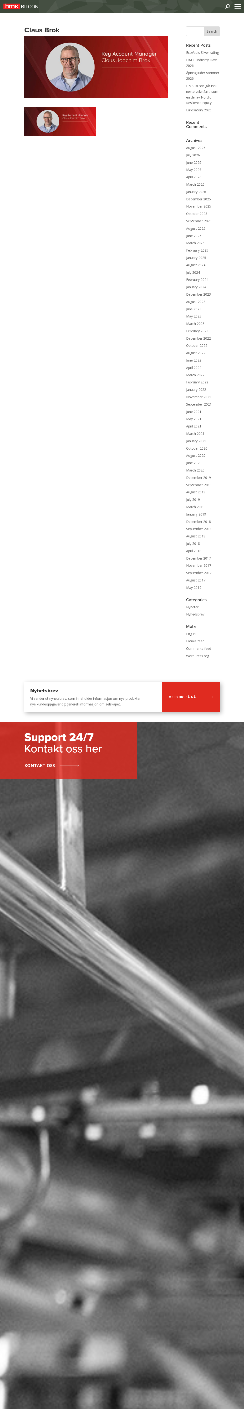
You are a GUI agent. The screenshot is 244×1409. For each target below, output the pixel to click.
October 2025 (196, 213)
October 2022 (196, 345)
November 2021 (198, 397)
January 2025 (196, 257)
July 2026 (193, 155)
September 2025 (199, 221)
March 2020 (195, 470)
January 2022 (196, 389)
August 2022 (195, 353)
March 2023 (195, 323)
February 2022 (197, 382)
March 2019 (195, 507)
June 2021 (193, 411)
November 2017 (198, 565)
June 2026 (193, 162)
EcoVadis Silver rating (202, 52)
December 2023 (198, 294)
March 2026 (195, 184)
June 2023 (193, 309)
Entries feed (195, 641)
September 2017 (199, 573)
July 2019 (193, 499)
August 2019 (195, 492)
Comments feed (198, 648)
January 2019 (196, 514)
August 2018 (195, 536)
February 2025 (197, 250)
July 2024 (193, 272)
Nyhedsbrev (195, 614)
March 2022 (195, 375)
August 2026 (195, 147)
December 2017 (198, 558)
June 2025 (193, 235)
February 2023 (197, 331)
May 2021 (193, 419)
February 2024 (197, 279)
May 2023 (193, 316)
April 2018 (193, 551)
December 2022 (198, 338)
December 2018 (198, 521)
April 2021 (193, 426)
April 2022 (193, 367)
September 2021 (199, 404)
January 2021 (196, 441)
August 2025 (195, 228)
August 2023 (195, 301)
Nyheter (192, 607)
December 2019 (198, 477)
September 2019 (199, 485)
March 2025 (195, 243)
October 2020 (196, 448)
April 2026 (193, 177)
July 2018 (193, 543)
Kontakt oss (39, 765)
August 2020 (195, 455)
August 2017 (195, 580)
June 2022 (193, 360)
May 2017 (193, 587)
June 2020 (193, 463)
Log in (191, 633)
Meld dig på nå (182, 697)
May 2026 (193, 169)
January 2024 (196, 287)
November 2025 (198, 206)
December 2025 (198, 199)
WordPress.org (197, 656)
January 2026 (196, 191)
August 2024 (195, 265)
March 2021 (195, 433)
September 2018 (199, 528)
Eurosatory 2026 (199, 110)
